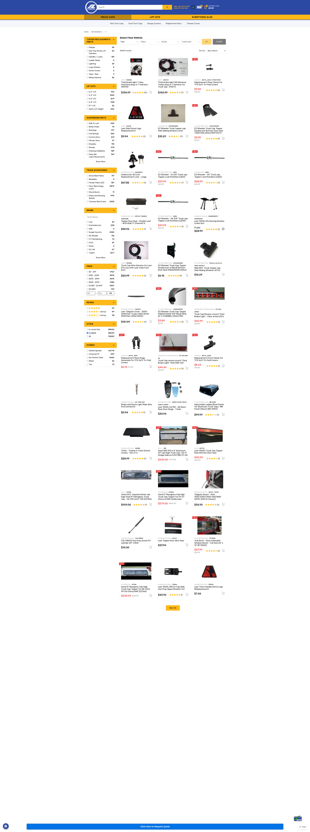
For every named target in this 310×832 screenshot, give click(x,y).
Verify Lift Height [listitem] (96, 109)
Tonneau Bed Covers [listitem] (97, 201)
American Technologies (204, 309)
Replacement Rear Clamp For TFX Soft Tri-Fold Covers (208, 83)
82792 (202, 448)
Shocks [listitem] (92, 147)
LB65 (207, 172)
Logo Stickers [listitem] (94, 67)
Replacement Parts (173, 23)
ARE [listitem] (90, 229)
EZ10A (129, 492)
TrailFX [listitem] (92, 253)
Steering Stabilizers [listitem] (97, 151)
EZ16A (134, 584)
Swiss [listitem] (91, 246)
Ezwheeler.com (127, 172)
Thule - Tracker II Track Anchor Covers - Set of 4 (135, 451)
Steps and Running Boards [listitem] (97, 197)
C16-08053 (139, 538)
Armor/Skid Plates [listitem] (96, 176)
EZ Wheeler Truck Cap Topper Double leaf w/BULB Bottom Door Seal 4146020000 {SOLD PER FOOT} (172, 268)
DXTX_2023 (206, 355)
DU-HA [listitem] (92, 249)
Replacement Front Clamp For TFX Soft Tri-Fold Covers (208, 359)
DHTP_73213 (214, 492)
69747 (174, 538)
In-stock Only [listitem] (94, 329)
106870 (138, 309)
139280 (129, 263)
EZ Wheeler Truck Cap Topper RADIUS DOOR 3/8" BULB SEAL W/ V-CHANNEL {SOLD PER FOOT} (172, 315)
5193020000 (173, 126)
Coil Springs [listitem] (94, 134)
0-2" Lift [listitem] (92, 92)
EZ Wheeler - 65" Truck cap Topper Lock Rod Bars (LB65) (208, 175)
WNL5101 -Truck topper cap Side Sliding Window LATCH (207, 269)
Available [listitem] (92, 333)
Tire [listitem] (90, 364)
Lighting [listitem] (92, 64)
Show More (100, 161)
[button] (199, 7)
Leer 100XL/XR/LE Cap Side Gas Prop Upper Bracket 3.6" (171, 588)
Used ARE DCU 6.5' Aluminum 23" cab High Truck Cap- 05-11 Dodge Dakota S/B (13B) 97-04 (172, 452)
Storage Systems (154, 23)
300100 (129, 80)
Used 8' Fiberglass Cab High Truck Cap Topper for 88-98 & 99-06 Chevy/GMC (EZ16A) (135, 589)
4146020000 (178, 263)
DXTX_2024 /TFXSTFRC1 (211, 80)
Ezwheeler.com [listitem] (95, 225)
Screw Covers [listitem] (94, 71)
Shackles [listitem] (92, 144)
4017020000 (214, 126)
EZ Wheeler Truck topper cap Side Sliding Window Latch (172, 129)
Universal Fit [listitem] (94, 354)
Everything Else (202, 17)
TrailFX (197, 80)
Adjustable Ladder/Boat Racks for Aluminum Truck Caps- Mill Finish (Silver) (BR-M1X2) (209, 406)
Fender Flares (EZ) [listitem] (96, 183)
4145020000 (178, 309)
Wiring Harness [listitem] (95, 77)
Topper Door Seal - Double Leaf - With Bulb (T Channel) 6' (136, 222)
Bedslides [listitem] (93, 179)
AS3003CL (139, 172)
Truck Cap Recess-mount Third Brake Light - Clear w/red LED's (209, 315)
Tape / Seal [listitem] (93, 74)
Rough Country (200, 492)
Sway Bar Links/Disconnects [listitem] (97, 155)
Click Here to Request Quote (155, 826)
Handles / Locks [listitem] (95, 57)
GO (110, 293)
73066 (174, 584)
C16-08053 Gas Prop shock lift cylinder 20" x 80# (136, 541)
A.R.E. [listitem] (91, 243)
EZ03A (171, 492)
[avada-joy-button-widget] (6, 826)
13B (164, 448)
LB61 (175, 172)
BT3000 (212, 538)
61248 (128, 126)
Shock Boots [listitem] (94, 192)
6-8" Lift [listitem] (92, 102)
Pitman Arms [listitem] (94, 140)
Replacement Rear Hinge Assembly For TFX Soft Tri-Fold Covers (136, 360)
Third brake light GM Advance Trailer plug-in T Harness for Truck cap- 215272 (172, 84)
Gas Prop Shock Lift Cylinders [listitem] (97, 52)
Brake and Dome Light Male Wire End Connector (136, 405)
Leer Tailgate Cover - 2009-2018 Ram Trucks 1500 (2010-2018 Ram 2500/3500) (135, 313)
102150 (137, 448)
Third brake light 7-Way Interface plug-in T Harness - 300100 (135, 84)
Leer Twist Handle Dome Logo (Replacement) (208, 588)
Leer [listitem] (91, 222)
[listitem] (99, 272)
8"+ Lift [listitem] (92, 106)
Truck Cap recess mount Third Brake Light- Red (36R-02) (172, 361)
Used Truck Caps (135, 23)
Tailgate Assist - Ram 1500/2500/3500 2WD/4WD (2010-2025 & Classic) (207, 496)
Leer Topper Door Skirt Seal (171, 540)
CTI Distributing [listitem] (95, 239)
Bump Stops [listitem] (94, 127)
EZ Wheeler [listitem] (93, 236)
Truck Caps (108, 17)
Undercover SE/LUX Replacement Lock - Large (133, 175)
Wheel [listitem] (91, 361)
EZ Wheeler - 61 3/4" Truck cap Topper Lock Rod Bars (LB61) (172, 175)
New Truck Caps (117, 23)
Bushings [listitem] (93, 130)
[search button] (167, 7)
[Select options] (223, 230)
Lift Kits (155, 17)
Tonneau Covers (193, 23)
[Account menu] (193, 7)
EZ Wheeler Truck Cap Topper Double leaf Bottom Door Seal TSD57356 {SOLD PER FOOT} (208, 130)
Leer (123, 80)
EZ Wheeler (162, 126)
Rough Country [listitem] (95, 232)
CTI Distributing (201, 126)
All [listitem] (90, 336)
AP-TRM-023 (140, 402)
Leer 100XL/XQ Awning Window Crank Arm (209, 222)
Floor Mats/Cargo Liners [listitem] (96, 187)
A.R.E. (160, 448)
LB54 (175, 216)
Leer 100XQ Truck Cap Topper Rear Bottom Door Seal (208, 451)
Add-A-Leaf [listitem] (94, 123)
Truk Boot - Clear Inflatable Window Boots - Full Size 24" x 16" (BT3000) (208, 542)
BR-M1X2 (212, 402)
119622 (210, 584)
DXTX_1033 (133, 355)
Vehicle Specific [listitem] (95, 351)
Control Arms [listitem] (94, 137)
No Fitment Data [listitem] (96, 357)
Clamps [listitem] (92, 47)
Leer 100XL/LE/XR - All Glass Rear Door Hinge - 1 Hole (172, 408)
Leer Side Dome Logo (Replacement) (131, 129)
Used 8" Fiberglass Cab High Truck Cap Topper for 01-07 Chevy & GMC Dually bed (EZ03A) (171, 497)
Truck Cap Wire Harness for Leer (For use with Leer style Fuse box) (136, 267)
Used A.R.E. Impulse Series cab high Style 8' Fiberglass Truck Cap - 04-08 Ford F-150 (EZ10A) (136, 496)
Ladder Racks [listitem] (94, 60)
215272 (166, 80)
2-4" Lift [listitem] (92, 95)
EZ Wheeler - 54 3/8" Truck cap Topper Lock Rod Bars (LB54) (173, 219)
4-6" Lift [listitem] (92, 99)
